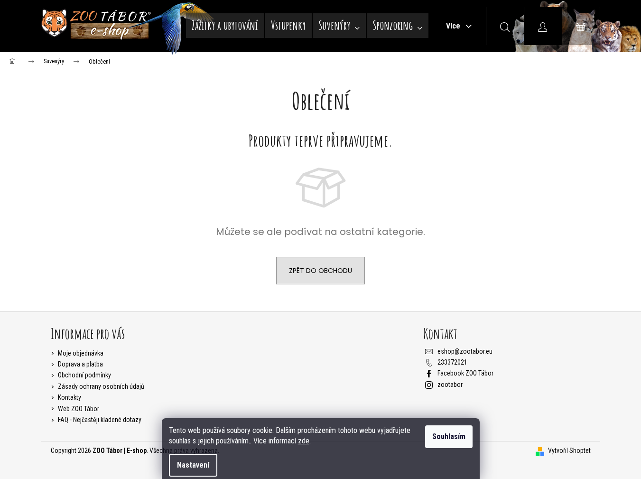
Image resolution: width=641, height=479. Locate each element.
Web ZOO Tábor (78, 409)
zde (303, 440)
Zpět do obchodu (320, 270)
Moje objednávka (80, 353)
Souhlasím (448, 436)
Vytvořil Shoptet (569, 450)
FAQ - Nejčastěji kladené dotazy (99, 419)
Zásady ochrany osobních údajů (101, 386)
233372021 (452, 362)
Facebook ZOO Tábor (465, 373)
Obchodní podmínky (84, 375)
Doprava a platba (80, 364)
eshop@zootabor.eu (464, 351)
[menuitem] (225, 25)
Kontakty (69, 397)
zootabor (450, 384)
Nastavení (193, 465)
